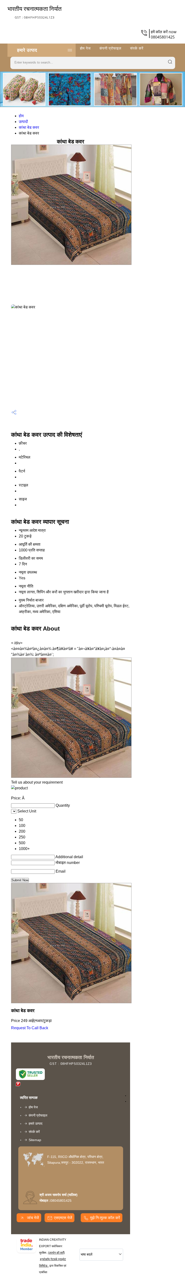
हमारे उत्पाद (27, 50)
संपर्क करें (137, 48)
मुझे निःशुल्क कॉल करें (105, 1218)
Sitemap (35, 1140)
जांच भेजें (32, 1218)
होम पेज (85, 48)
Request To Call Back (29, 1028)
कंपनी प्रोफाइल (110, 48)
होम (21, 116)
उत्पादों (23, 122)
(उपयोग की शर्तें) (56, 1252)
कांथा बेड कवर (29, 127)
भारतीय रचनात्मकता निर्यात (34, 12)
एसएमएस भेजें (63, 1218)
